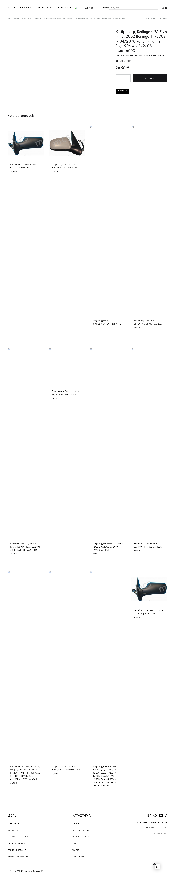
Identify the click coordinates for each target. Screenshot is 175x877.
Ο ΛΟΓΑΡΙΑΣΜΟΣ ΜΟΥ (82, 837)
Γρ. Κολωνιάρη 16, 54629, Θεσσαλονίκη (151, 822)
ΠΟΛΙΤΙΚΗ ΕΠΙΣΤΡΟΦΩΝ (18, 837)
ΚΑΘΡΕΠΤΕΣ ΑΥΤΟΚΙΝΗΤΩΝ (22, 18)
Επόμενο (163, 18)
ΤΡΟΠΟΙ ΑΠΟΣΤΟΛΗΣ (17, 850)
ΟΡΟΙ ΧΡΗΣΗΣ (14, 824)
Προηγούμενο (150, 18)
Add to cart (150, 78)
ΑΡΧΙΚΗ (11, 7)
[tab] (122, 91)
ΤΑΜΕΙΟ (75, 850)
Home (9, 18)
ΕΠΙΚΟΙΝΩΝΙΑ (64, 7)
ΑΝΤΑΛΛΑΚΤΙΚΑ (45, 7)
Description (122, 91)
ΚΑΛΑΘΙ (75, 843)
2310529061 (151, 828)
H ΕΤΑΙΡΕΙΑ (25, 7)
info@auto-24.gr (161, 833)
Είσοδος (105, 8)
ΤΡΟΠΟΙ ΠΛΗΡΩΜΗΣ (16, 843)
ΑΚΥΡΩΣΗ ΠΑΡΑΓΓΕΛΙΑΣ (18, 857)
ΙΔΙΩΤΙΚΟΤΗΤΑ (14, 830)
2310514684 (162, 828)
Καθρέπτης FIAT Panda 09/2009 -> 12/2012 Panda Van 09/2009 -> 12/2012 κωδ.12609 (108, 546)
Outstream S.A (38, 871)
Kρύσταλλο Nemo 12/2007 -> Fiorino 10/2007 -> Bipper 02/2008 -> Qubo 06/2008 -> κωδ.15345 (25, 546)
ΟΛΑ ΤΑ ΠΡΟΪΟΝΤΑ (80, 830)
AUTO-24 (19, 871)
